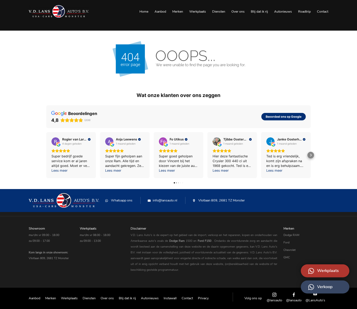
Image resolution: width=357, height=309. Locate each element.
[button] (46, 155)
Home (143, 11)
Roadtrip (304, 11)
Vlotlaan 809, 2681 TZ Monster (221, 200)
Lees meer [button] (59, 170)
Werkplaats (197, 11)
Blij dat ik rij (259, 11)
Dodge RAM (291, 235)
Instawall (170, 298)
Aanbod (160, 11)
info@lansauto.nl (165, 200)
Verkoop (325, 287)
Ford (201, 241)
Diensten (218, 11)
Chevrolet (289, 250)
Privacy (203, 298)
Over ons (238, 11)
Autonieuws (283, 11)
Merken (177, 11)
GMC (286, 257)
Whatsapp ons (121, 200)
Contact (322, 11)
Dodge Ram (177, 241)
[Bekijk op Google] (55, 141)
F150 (208, 241)
